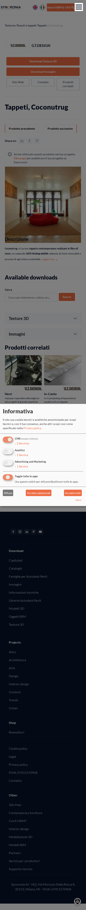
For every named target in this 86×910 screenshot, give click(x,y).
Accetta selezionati (38, 493)
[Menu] (79, 7)
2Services (22, 443)
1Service (21, 454)
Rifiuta (8, 493)
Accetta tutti (73, 493)
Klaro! (79, 500)
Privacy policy (32, 428)
